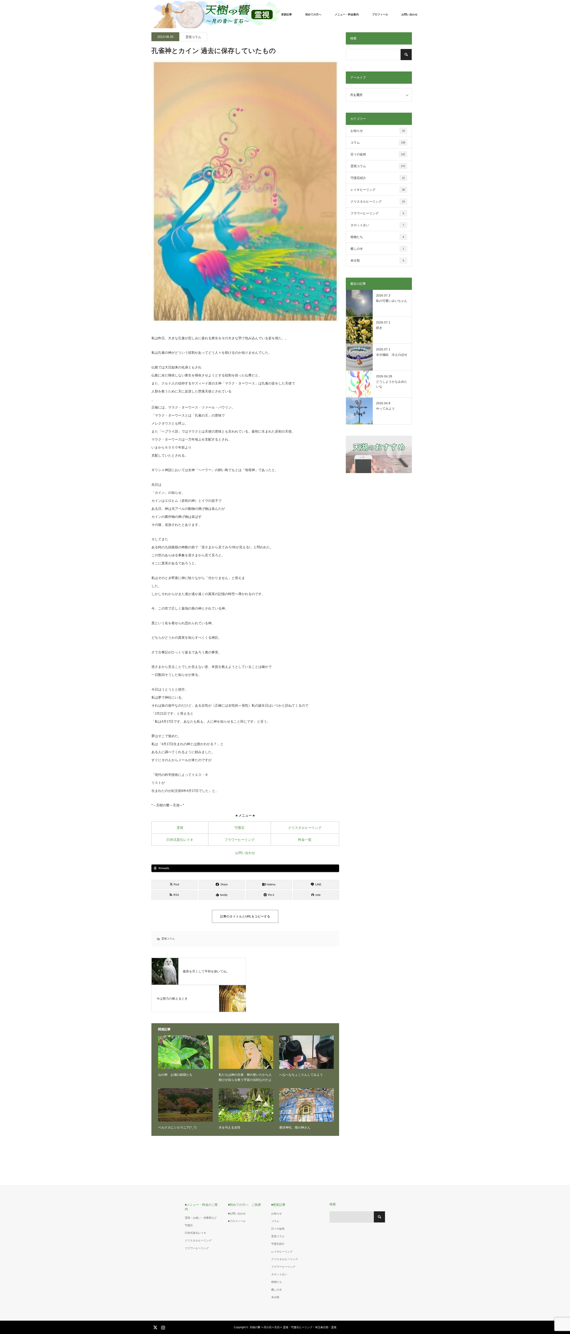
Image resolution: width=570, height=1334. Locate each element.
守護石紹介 (377, 178)
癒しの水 (377, 248)
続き (379, 327)
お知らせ (377, 130)
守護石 (239, 828)
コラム (377, 142)
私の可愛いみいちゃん (391, 301)
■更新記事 (278, 1204)
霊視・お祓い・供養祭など (201, 1217)
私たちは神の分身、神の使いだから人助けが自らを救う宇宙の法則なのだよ (245, 1077)
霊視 (180, 828)
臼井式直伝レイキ (180, 840)
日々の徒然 (377, 154)
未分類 (377, 260)
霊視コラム (193, 37)
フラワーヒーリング (239, 840)
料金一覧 (304, 840)
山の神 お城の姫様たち (175, 1074)
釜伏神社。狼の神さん (294, 1127)
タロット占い (377, 225)
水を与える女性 (229, 1127)
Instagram (162, 1326)
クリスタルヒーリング (305, 828)
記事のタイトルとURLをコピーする (245, 916)
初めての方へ (313, 14)
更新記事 (286, 14)
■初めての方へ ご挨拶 (244, 1204)
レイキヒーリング (377, 189)
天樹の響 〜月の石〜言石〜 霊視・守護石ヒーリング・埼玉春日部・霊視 (293, 1327)
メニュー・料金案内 (347, 14)
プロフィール (380, 14)
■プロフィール (237, 1221)
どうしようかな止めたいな (391, 384)
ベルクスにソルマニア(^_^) (177, 1127)
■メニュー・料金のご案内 (201, 1207)
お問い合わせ (409, 14)
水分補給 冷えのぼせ (391, 354)
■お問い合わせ (237, 1213)
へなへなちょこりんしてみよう (301, 1074)
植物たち (377, 237)
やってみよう (385, 408)
